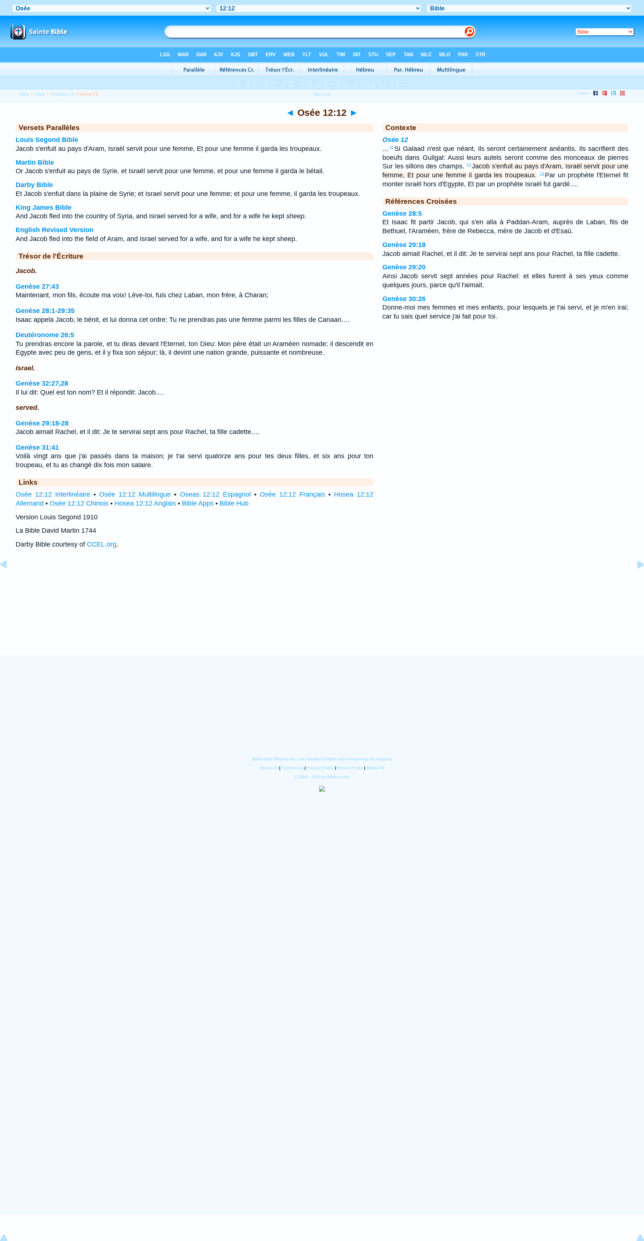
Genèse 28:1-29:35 (45, 310)
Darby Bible (34, 185)
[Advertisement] (322, 609)
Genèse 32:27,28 (42, 383)
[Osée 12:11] (9, 581)
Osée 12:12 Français (292, 494)
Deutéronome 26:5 (45, 335)
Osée (40, 94)
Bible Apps (198, 503)
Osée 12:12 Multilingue (135, 494)
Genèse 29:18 (404, 244)
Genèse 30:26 (404, 299)
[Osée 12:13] (634, 581)
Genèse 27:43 (37, 286)
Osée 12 (395, 139)
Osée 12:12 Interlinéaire (53, 494)
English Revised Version (55, 230)
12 (469, 165)
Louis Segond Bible (47, 139)
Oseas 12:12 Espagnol (215, 494)
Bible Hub (234, 503)
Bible (24, 94)
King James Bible (44, 207)
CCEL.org (101, 544)
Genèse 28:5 (402, 213)
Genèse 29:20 (404, 267)
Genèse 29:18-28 (42, 423)
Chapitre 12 (62, 94)
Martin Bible (35, 162)
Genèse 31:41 (37, 447)
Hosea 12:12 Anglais (145, 503)
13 (542, 174)
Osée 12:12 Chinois (79, 503)
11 (391, 147)
